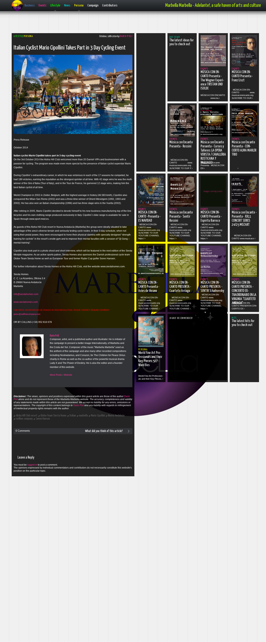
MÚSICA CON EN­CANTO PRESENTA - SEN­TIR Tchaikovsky (212, 287)
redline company (24, 418)
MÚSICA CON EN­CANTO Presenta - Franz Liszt (242, 76)
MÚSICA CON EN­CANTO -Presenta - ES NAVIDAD (149, 216)
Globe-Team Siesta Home (53, 415)
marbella (83, 415)
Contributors (109, 5)
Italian (73, 415)
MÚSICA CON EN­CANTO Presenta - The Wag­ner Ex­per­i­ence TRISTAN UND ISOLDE (212, 80)
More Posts (56, 375)
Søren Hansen (43, 418)
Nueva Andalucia (116, 415)
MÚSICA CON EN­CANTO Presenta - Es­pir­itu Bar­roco (211, 216)
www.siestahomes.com (26, 302)
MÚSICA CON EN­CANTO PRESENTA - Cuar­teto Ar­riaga (180, 287)
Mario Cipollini (98, 415)
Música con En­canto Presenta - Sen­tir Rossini (181, 216)
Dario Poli (126, 36)
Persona (79, 5)
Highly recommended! (181, 318)
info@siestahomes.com (26, 294)
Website (68, 375)
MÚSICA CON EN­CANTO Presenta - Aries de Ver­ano (148, 287)
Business (30, 5)
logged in (32, 464)
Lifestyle (55, 5)
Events (42, 5)
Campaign (92, 5)
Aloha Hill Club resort (26, 415)
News (67, 5)
